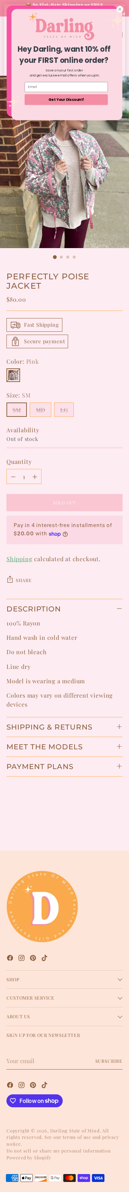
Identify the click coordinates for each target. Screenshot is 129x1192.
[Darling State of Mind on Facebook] (10, 958)
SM (17, 410)
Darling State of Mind (75, 1130)
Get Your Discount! (66, 99)
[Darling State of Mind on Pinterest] (33, 958)
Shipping (19, 559)
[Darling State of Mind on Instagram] (22, 958)
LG (64, 410)
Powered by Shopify (28, 1157)
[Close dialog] (120, 9)
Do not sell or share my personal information (58, 1150)
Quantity (19, 461)
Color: (22, 361)
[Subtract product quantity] (13, 476)
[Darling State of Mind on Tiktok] (45, 958)
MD (40, 410)
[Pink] (13, 375)
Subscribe (109, 1061)
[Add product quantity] (34, 476)
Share (24, 580)
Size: (18, 395)
